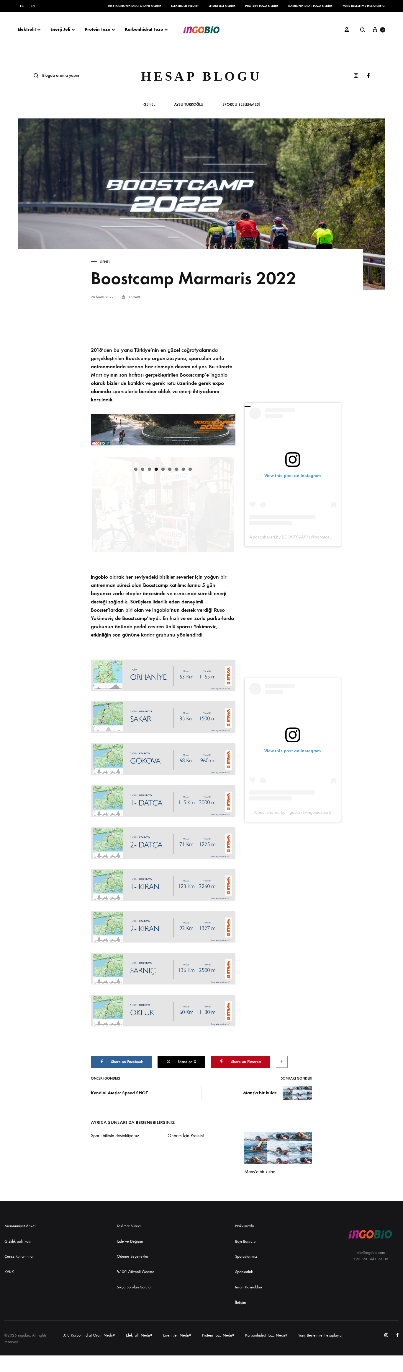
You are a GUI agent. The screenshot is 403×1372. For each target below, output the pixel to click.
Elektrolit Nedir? (185, 6)
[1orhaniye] (163, 675)
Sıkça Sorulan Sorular (134, 1287)
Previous (83, 457)
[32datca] (163, 843)
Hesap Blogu (201, 76)
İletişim (240, 1302)
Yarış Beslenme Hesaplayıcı (363, 6)
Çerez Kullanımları (19, 1256)
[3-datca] (163, 801)
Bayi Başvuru (245, 1241)
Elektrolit (27, 29)
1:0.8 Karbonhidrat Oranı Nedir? (134, 6)
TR (22, 6)
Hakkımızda (244, 1225)
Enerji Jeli (60, 29)
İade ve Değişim (130, 1241)
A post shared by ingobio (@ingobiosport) (292, 812)
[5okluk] (163, 1010)
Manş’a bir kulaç (259, 1171)
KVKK (9, 1271)
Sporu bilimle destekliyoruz (115, 1135)
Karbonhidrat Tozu (144, 29)
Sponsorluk (244, 1271)
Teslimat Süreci (129, 1225)
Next (243, 457)
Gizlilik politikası (17, 1241)
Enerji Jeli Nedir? (222, 6)
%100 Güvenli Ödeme (135, 1271)
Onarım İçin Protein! (186, 1135)
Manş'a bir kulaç (260, 1093)
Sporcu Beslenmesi (241, 104)
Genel (149, 104)
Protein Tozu (97, 29)
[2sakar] (163, 717)
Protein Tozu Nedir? (261, 6)
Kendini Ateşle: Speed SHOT (119, 1093)
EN (33, 6)
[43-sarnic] (163, 968)
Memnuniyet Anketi (20, 1225)
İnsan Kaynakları (248, 1287)
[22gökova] (163, 759)
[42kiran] (163, 927)
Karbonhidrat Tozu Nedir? (310, 6)
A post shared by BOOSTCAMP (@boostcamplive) (296, 537)
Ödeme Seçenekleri (133, 1256)
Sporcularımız (246, 1256)
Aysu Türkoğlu (188, 104)
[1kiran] (163, 885)
